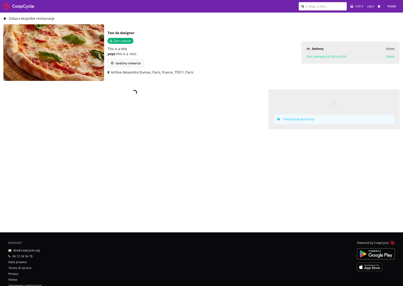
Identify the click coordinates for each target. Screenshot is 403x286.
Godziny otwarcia (128, 63)
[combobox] (325, 6)
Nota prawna (17, 262)
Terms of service (19, 268)
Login (370, 6)
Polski (391, 6)
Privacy (13, 274)
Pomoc (13, 280)
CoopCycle (381, 243)
